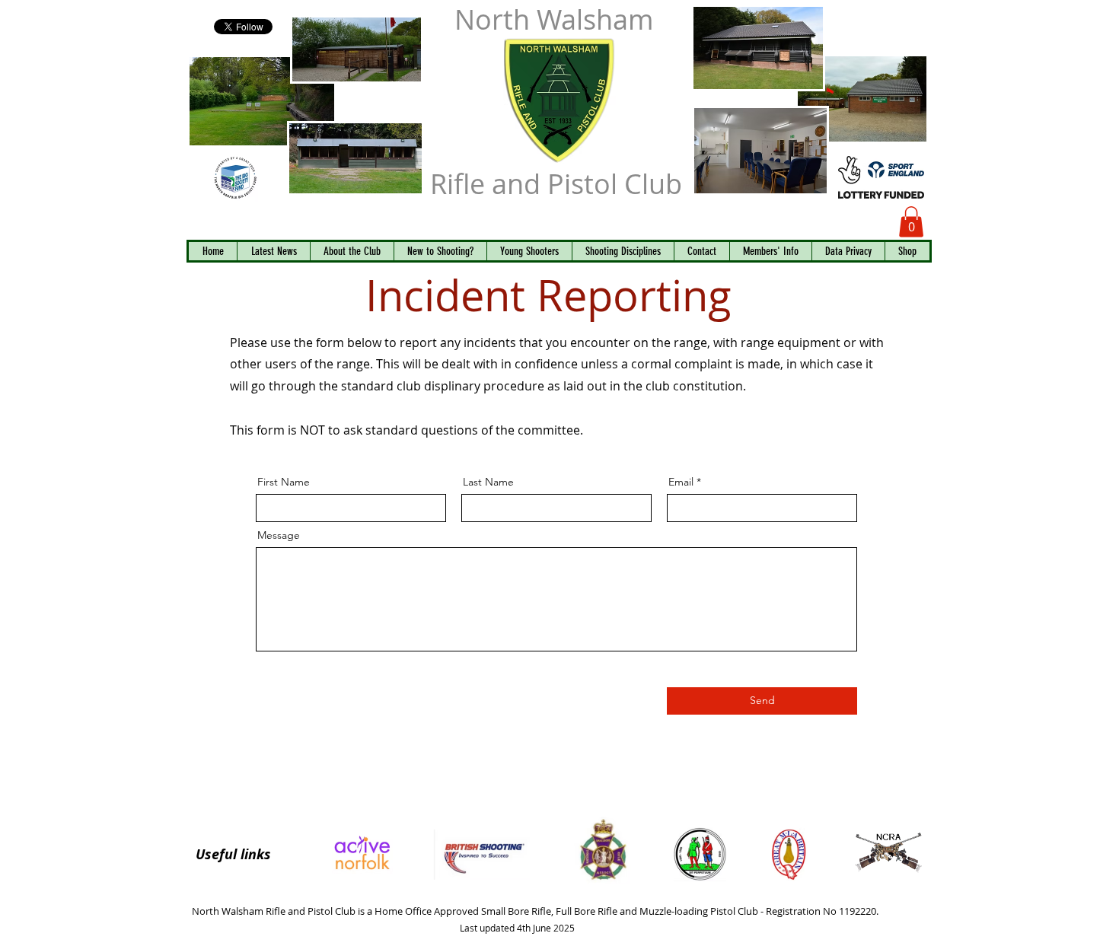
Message (278, 535)
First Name (283, 481)
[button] (911, 221)
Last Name (488, 481)
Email (680, 481)
